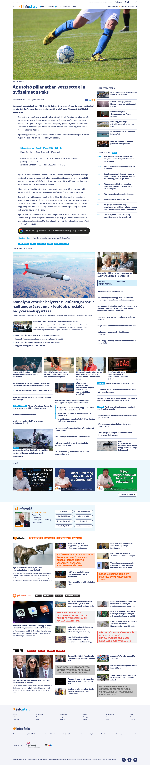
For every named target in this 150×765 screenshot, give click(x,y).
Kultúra (38, 717)
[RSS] (124, 760)
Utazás (59, 595)
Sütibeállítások (111, 760)
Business (31, 651)
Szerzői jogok (97, 760)
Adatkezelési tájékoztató (66, 760)
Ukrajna (51, 6)
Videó (108, 719)
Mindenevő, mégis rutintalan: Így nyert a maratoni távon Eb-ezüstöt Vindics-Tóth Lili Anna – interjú (89, 375)
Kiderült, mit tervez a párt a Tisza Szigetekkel (33, 391)
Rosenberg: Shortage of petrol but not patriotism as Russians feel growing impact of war (74, 670)
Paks (74, 6)
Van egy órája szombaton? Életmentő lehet (72, 437)
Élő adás (64, 511)
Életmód (62, 719)
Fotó (131, 714)
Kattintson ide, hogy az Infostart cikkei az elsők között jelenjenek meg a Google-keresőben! (55, 231)
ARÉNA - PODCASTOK (128, 6)
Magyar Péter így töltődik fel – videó (30, 346)
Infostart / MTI (18, 100)
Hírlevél (132, 717)
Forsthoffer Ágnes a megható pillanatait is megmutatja (37, 336)
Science (60, 651)
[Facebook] (129, 760)
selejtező (41, 244)
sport (33, 244)
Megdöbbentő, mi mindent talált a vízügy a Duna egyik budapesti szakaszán (30, 453)
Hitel (38, 595)
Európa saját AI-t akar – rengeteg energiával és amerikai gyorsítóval (25, 374)
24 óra (43, 6)
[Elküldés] (93, 100)
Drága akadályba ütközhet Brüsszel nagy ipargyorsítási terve (115, 577)
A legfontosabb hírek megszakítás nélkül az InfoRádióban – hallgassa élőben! (118, 375)
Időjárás (132, 719)
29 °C (135, 2)
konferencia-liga (61, 244)
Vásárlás (48, 595)
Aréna (135, 734)
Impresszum (52, 760)
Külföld (15, 717)
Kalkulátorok (72, 595)
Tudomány (39, 714)
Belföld (15, 714)
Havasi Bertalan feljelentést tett (110, 291)
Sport (29, 238)
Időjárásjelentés (68, 734)
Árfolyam (50, 538)
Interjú (61, 717)
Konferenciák (63, 538)
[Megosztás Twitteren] (90, 100)
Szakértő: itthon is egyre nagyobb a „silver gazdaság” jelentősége (114, 274)
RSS (104, 760)
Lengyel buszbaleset (63, 6)
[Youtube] (135, 760)
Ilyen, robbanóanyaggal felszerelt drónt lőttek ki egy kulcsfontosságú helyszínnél (127, 446)
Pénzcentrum (36, 538)
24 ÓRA (114, 152)
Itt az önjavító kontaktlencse (24, 415)
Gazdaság (16, 719)
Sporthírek (104, 734)
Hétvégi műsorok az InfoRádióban (120, 383)
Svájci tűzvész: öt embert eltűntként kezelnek (116, 326)
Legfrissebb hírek (31, 734)
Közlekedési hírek (49, 734)
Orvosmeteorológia (87, 734)
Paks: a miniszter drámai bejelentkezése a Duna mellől (55, 322)
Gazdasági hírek (121, 734)
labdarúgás (23, 244)
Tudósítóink (63, 714)
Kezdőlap (22, 238)
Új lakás (77, 538)
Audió (108, 717)
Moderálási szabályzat (83, 760)
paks (50, 244)
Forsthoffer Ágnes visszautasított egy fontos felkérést (37, 342)
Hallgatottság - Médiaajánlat (37, 760)
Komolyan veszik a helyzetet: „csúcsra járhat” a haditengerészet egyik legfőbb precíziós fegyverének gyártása (54, 306)
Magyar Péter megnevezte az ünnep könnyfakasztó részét (39, 339)
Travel (51, 651)
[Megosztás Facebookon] (86, 100)
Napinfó (85, 719)
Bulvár (85, 714)
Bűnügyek (86, 717)
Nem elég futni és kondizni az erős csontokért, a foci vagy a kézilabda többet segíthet (56, 374)
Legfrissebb (110, 714)
